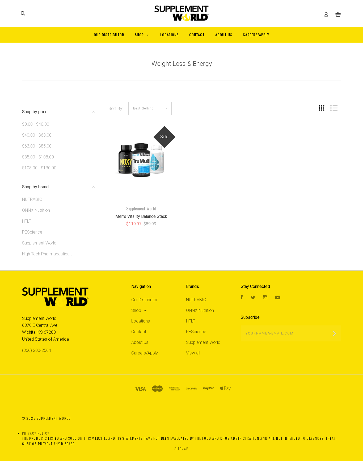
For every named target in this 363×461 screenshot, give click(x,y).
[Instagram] (265, 297)
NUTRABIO (32, 199)
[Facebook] (242, 297)
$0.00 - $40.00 (35, 124)
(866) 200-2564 (36, 350)
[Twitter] (253, 297)
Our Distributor (144, 299)
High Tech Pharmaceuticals (47, 253)
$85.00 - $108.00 (38, 157)
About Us (139, 342)
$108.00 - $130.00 (39, 167)
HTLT (26, 221)
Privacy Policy (35, 433)
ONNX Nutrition (36, 210)
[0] (338, 13)
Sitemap (181, 448)
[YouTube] (277, 297)
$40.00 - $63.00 (37, 135)
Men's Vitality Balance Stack (141, 216)
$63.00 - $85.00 (37, 146)
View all (193, 353)
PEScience (32, 232)
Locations (140, 321)
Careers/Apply (144, 353)
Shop (136, 310)
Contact (138, 331)
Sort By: (115, 108)
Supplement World (39, 243)
